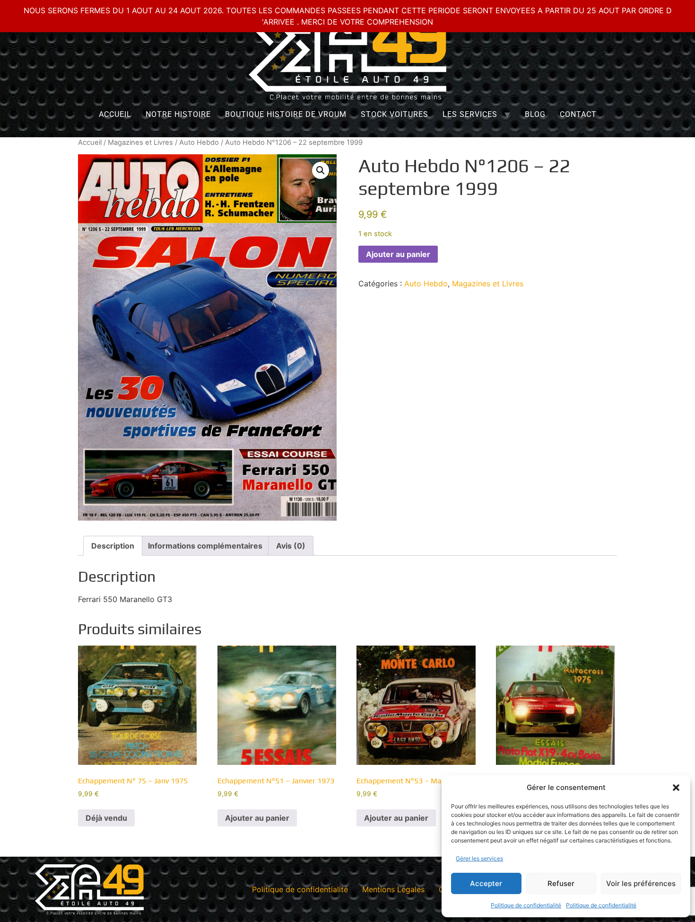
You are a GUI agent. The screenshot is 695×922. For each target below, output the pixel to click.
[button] (676, 787)
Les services (470, 114)
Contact (578, 114)
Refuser (560, 883)
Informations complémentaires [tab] (205, 545)
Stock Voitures (394, 114)
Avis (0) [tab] (290, 545)
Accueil (115, 114)
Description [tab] (112, 545)
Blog (535, 114)
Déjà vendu (106, 818)
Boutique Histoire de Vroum (286, 114)
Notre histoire (178, 114)
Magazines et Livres (140, 142)
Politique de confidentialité (526, 905)
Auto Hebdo (199, 142)
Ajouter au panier (398, 254)
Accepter (486, 883)
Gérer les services (479, 858)
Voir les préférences (641, 883)
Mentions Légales (393, 889)
